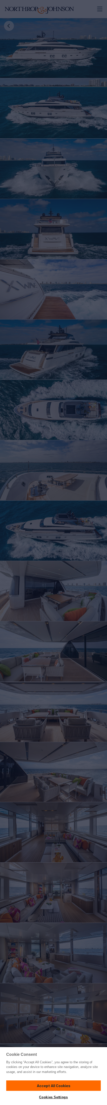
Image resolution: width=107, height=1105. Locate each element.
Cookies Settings (53, 1097)
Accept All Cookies (53, 1085)
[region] (53, 1076)
